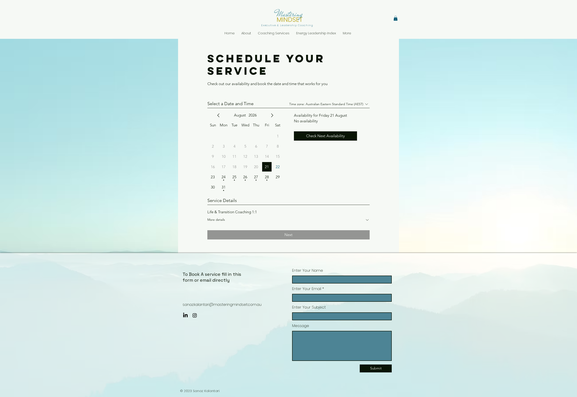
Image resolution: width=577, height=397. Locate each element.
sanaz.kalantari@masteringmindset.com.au (222, 304)
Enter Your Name (307, 270)
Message (300, 326)
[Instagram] (194, 315)
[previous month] (218, 115)
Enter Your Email (306, 289)
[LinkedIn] (185, 315)
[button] (396, 18)
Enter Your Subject (309, 307)
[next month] (272, 115)
